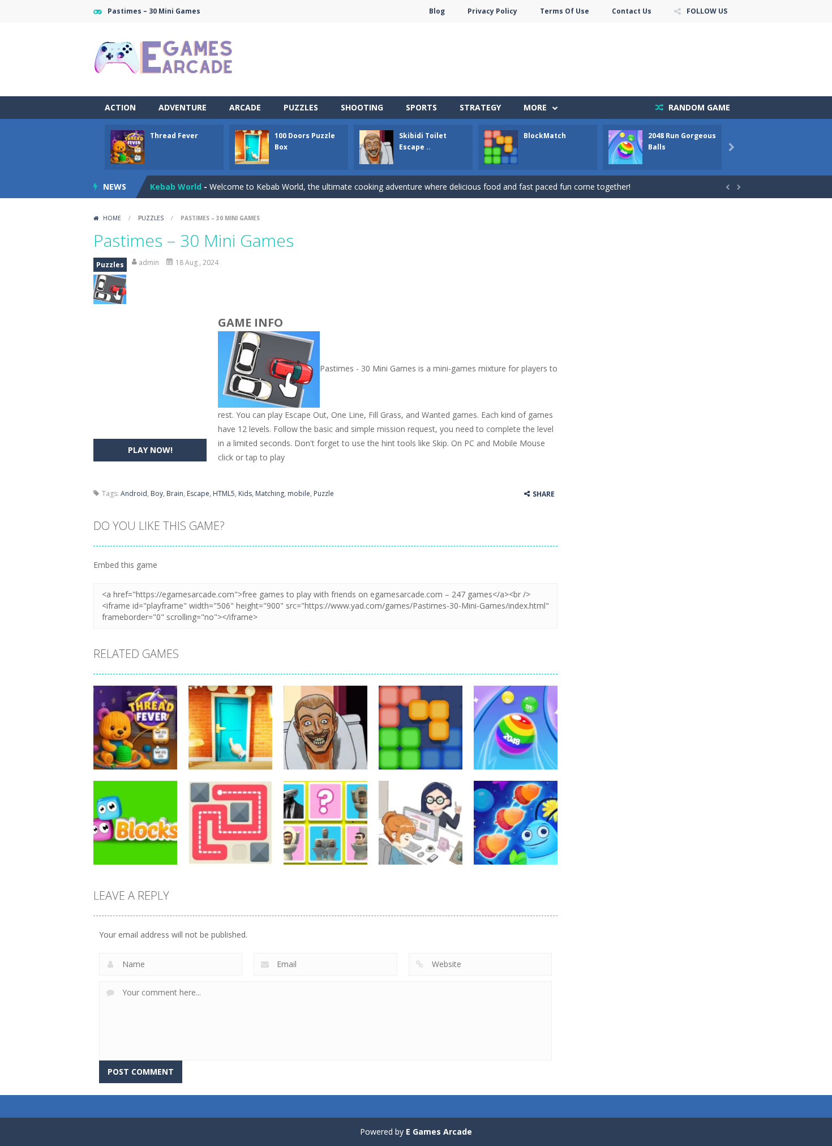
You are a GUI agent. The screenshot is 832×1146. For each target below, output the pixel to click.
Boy (157, 493)
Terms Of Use (564, 11)
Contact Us (631, 11)
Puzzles (301, 107)
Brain (174, 493)
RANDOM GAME (698, 107)
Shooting (362, 107)
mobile (299, 493)
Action (120, 107)
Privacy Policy (492, 11)
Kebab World (175, 186)
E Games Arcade (439, 1131)
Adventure (182, 107)
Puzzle (324, 493)
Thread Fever (174, 135)
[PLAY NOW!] (127, 146)
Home (112, 218)
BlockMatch (545, 135)
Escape (198, 493)
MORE (535, 107)
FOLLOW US (707, 11)
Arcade (245, 107)
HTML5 (224, 493)
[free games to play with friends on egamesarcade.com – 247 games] (164, 58)
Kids (245, 493)
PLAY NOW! (150, 449)
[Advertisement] (533, 56)
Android (134, 493)
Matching (269, 493)
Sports (421, 107)
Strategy (480, 107)
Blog (437, 11)
